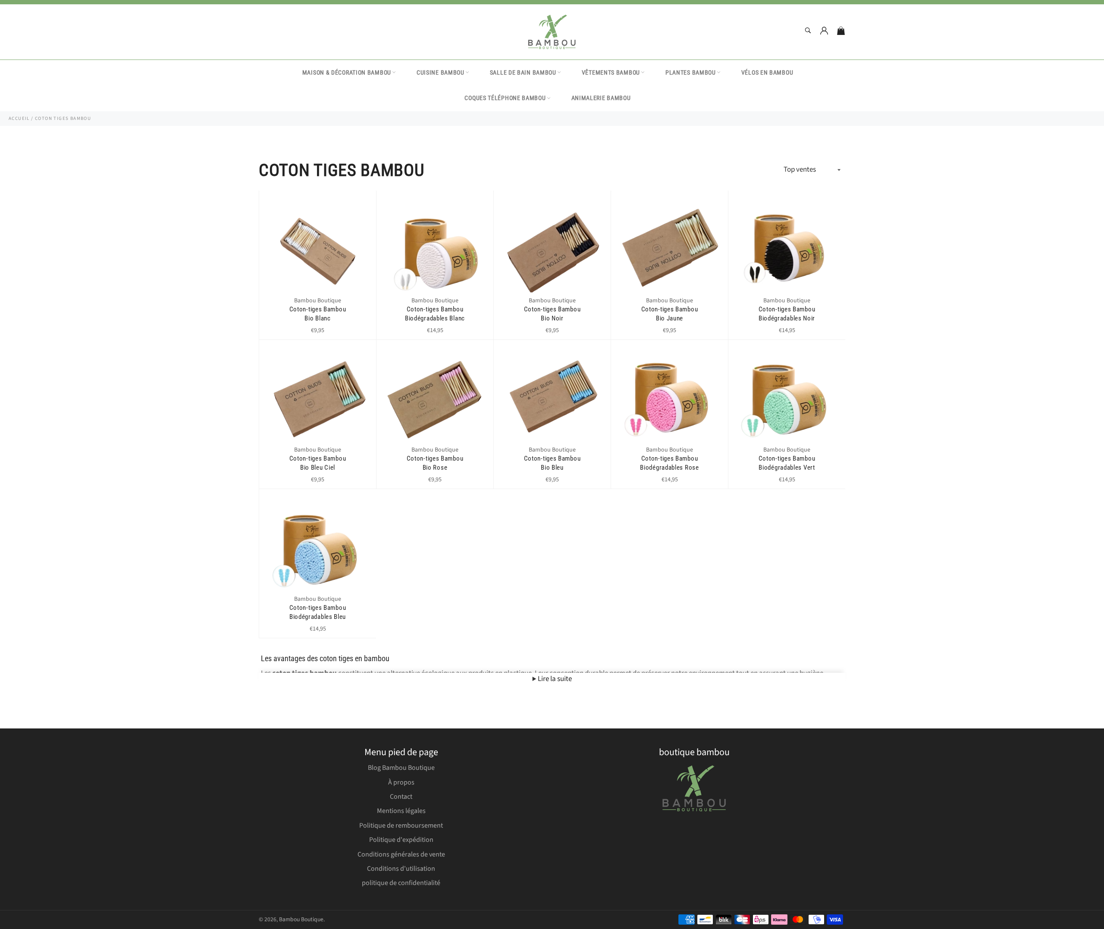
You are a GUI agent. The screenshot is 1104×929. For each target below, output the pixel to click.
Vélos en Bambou (767, 72)
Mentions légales (401, 811)
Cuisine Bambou (440, 72)
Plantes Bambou (690, 72)
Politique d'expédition (401, 839)
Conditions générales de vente (401, 854)
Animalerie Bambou (601, 97)
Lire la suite (554, 679)
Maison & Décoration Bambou (346, 72)
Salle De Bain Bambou (523, 72)
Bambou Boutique (301, 919)
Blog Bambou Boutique (401, 767)
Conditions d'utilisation (401, 868)
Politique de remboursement (401, 825)
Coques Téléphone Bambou (505, 97)
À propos (401, 782)
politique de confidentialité (401, 883)
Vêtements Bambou (611, 72)
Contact (401, 796)
